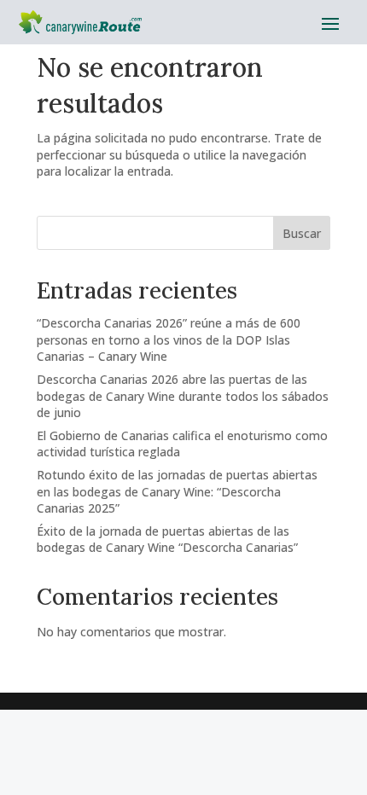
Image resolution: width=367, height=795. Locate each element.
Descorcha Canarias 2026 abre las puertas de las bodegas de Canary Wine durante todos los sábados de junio (183, 396)
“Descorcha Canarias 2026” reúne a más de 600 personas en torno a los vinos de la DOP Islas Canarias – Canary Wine (168, 339)
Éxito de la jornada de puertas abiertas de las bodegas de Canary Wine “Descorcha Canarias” (167, 539)
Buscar (302, 233)
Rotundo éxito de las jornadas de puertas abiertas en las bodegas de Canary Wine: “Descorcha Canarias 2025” (177, 491)
